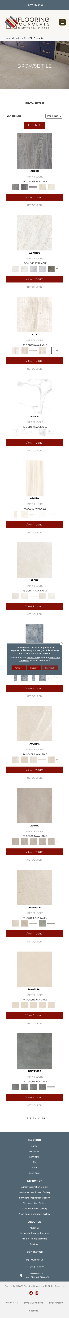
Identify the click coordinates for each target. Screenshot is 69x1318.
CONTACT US (37, 1260)
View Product (34, 197)
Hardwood (34, 1151)
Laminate (34, 1157)
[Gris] (34, 1051)
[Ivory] (34, 724)
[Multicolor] (51, 269)
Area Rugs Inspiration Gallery (34, 1214)
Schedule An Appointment (34, 1233)
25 (43, 1118)
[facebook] (31, 1293)
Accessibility (11, 1303)
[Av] (34, 887)
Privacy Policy (55, 1303)
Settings (49, 668)
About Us (34, 1228)
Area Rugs (34, 1173)
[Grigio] (51, 351)
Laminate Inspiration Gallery (34, 1198)
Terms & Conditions (32, 1303)
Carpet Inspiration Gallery (34, 1187)
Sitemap (33, 1311)
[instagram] (36, 1293)
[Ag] (42, 923)
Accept (18, 668)
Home (8, 38)
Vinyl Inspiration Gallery (34, 1209)
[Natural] (33, 432)
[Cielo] (34, 642)
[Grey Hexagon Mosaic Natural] (51, 432)
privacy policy (33, 657)
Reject (34, 668)
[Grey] (34, 151)
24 (38, 1118)
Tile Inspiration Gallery (35, 1203)
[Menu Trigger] (62, 22)
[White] (42, 187)
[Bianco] (34, 315)
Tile (25, 38)
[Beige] (34, 478)
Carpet (34, 1146)
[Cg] (34, 805)
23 (34, 1118)
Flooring (17, 38)
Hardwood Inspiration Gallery (34, 1192)
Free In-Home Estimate (34, 1239)
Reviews (34, 1244)
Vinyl (34, 1168)
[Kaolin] (34, 969)
